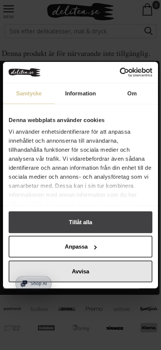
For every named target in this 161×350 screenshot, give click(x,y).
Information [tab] (80, 93)
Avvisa (80, 271)
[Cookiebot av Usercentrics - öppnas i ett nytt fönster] (119, 72)
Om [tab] (132, 93)
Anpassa (76, 246)
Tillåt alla (80, 222)
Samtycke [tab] (29, 93)
